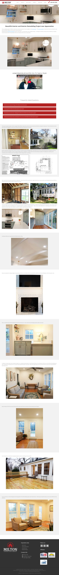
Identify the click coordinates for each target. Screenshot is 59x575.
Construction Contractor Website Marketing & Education (32, 571)
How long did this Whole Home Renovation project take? (14, 108)
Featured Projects (25, 549)
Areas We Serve (24, 548)
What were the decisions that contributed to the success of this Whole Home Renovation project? (21, 116)
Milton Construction (26, 573)
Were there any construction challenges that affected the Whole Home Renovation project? (20, 112)
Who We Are (24, 545)
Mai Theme (39, 573)
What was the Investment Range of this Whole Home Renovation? (15, 104)
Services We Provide (25, 546)
